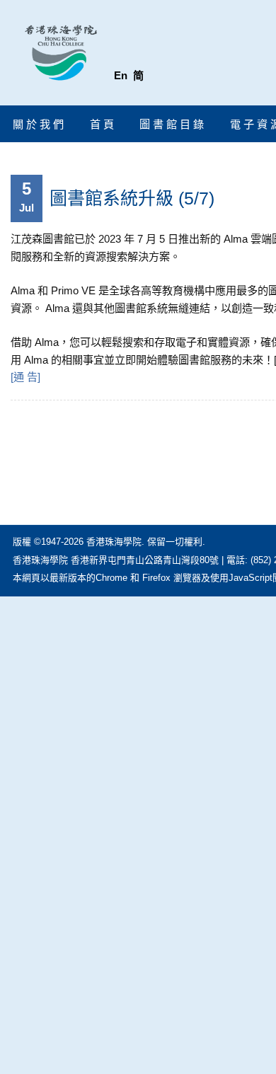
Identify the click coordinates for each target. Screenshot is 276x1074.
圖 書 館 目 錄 (171, 124)
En (120, 75)
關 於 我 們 (38, 124)
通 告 (25, 377)
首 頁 (102, 124)
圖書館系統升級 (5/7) (132, 198)
